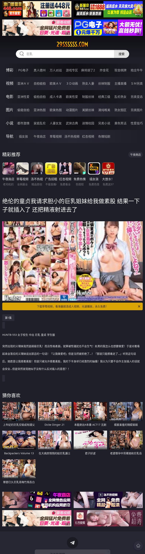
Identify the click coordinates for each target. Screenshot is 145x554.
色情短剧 (104, 136)
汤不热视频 (71, 136)
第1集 (8, 317)
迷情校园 (88, 123)
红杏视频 (88, 136)
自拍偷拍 (40, 83)
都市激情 (23, 123)
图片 (9, 109)
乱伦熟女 (120, 97)
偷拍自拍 (40, 97)
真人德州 (40, 70)
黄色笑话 (120, 123)
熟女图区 (120, 110)
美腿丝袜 (88, 110)
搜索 (122, 54)
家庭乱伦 (40, 123)
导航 (9, 136)
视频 (9, 83)
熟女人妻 (88, 83)
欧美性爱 (72, 97)
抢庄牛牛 (137, 70)
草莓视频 (56, 136)
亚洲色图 (40, 110)
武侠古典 (72, 123)
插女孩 (23, 136)
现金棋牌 (120, 70)
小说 (9, 123)
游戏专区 (72, 70)
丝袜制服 (104, 83)
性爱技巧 (137, 123)
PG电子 (23, 70)
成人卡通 (56, 97)
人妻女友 (56, 123)
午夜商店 (40, 136)
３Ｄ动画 (72, 83)
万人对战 (56, 70)
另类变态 (137, 97)
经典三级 (104, 97)
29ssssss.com (72, 44)
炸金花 (104, 70)
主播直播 (120, 83)
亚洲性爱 (23, 97)
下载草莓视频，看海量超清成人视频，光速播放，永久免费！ (72, 306)
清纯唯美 (104, 110)
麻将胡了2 (88, 70)
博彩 (9, 70)
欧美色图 (56, 110)
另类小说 (104, 123)
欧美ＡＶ (56, 83)
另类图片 (137, 110)
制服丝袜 (88, 97)
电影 (9, 96)
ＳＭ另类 (137, 83)
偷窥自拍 (23, 110)
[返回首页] (138, 545)
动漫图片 (72, 110)
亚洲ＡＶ (23, 83)
